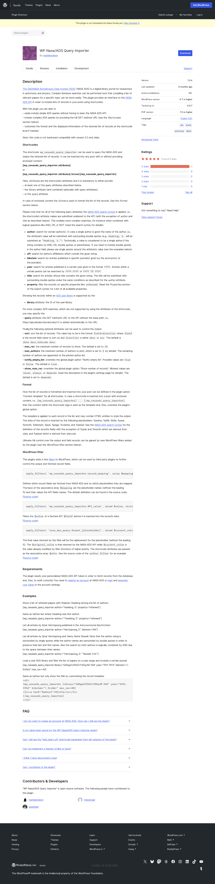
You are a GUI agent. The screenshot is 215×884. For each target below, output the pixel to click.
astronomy (179, 131)
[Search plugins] (43, 33)
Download (185, 53)
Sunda (42, 865)
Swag (132, 849)
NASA (188, 131)
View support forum (151, 217)
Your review (147, 192)
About (15, 835)
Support (188, 68)
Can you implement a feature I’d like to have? (47, 748)
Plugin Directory (19, 14)
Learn (92, 835)
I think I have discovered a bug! (40, 758)
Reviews (44, 68)
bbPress (172, 844)
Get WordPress (201, 5)
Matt (170, 840)
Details (29, 68)
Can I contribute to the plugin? (39, 767)
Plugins (54, 844)
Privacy (15, 849)
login (110, 580)
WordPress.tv (97, 849)
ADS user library (64, 295)
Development (81, 68)
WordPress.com (176, 835)
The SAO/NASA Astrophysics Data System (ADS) (49, 88)
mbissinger (89, 799)
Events (131, 840)
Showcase (56, 835)
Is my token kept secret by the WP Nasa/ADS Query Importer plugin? (60, 730)
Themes (55, 840)
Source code (30, 496)
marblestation (50, 55)
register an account (78, 580)
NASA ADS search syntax (101, 211)
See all (188, 192)
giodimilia (33, 806)
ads (181, 125)
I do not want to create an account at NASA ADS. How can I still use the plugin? (66, 721)
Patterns (55, 849)
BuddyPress (174, 849)
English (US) (186, 118)
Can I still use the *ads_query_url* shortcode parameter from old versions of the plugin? (70, 739)
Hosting (15, 844)
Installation (62, 68)
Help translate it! (132, 23)
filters (52, 459)
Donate (133, 844)
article (188, 125)
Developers (95, 844)
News (14, 840)
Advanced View (149, 139)
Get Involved (134, 835)
